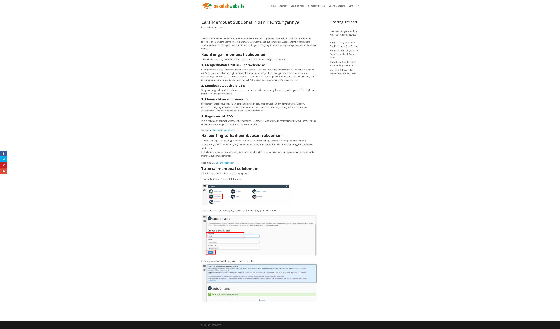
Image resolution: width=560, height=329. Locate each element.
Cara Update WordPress (223, 129)
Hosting (272, 6)
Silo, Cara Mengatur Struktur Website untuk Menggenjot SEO (343, 35)
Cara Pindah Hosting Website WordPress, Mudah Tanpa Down (344, 54)
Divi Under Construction (223, 162)
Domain (283, 6)
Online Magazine (337, 6)
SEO (351, 6)
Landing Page (297, 6)
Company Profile (316, 6)
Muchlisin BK (210, 27)
